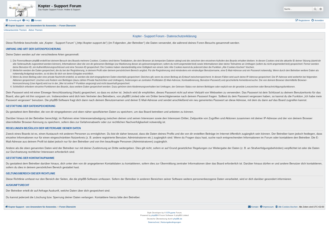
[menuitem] (26, 20)
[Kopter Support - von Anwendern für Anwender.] (21, 9)
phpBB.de (177, 219)
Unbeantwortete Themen (15, 30)
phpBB (154, 215)
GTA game (170, 213)
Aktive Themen (35, 30)
